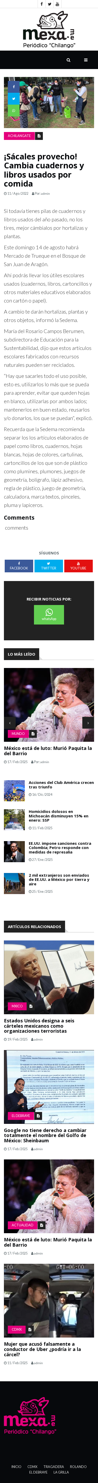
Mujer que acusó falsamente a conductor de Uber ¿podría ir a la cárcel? (42, 1349)
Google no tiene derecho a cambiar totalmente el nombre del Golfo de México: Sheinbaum (45, 1135)
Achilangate (19, 136)
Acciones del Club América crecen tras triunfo (61, 784)
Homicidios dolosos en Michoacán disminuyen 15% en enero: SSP (58, 816)
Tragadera (53, 1467)
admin (45, 194)
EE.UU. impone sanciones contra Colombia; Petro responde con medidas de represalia (60, 848)
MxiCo (17, 1006)
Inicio (16, 1467)
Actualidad (22, 1225)
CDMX (17, 1329)
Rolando (78, 1467)
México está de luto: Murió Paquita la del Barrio (48, 751)
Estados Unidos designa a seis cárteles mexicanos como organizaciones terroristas (39, 1025)
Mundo (18, 734)
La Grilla (61, 1472)
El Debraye (21, 1116)
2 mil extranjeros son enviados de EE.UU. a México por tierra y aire (59, 879)
